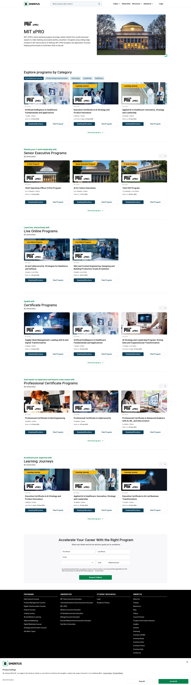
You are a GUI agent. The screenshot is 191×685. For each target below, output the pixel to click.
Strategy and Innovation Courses (35, 628)
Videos (135, 613)
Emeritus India (138, 649)
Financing (136, 631)
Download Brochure (35, 124)
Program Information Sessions (144, 621)
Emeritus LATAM (139, 635)
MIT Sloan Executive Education (71, 599)
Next (165, 156)
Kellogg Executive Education (70, 617)
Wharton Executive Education (70, 610)
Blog (134, 610)
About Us (136, 599)
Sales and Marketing (31, 621)
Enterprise (147, 4)
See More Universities (67, 624)
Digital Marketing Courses (33, 624)
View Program (58, 124)
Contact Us (137, 653)
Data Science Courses (31, 599)
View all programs (94, 132)
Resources (136, 4)
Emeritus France (139, 646)
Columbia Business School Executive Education (76, 603)
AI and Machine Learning (32, 617)
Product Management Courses (34, 603)
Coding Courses (29, 613)
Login (161, 4)
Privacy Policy (99, 571)
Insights (136, 624)
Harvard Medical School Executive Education (75, 621)
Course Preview (138, 617)
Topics (115, 4)
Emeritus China (138, 642)
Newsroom (137, 606)
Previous (161, 156)
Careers (136, 628)
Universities (126, 4)
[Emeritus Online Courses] (32, 4)
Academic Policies (103, 603)
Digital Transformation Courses (35, 606)
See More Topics (29, 631)
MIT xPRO (63, 606)
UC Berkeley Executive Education (71, 613)
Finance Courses (29, 610)
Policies (136, 603)
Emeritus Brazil (138, 638)
